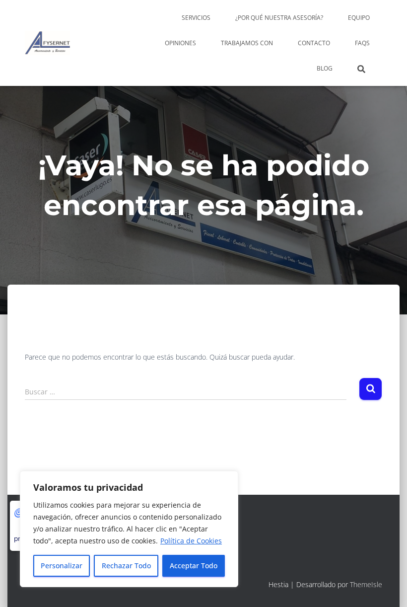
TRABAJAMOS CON (247, 43)
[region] (129, 529)
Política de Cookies (191, 540)
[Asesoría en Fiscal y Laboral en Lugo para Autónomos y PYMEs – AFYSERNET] (47, 43)
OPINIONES (180, 43)
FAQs (362, 43)
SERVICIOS (196, 17)
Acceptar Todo (193, 565)
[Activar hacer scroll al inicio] (387, 587)
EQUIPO (359, 17)
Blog (325, 68)
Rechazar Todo (126, 565)
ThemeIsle (366, 584)
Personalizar (61, 565)
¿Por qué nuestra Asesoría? (279, 17)
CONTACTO (314, 43)
